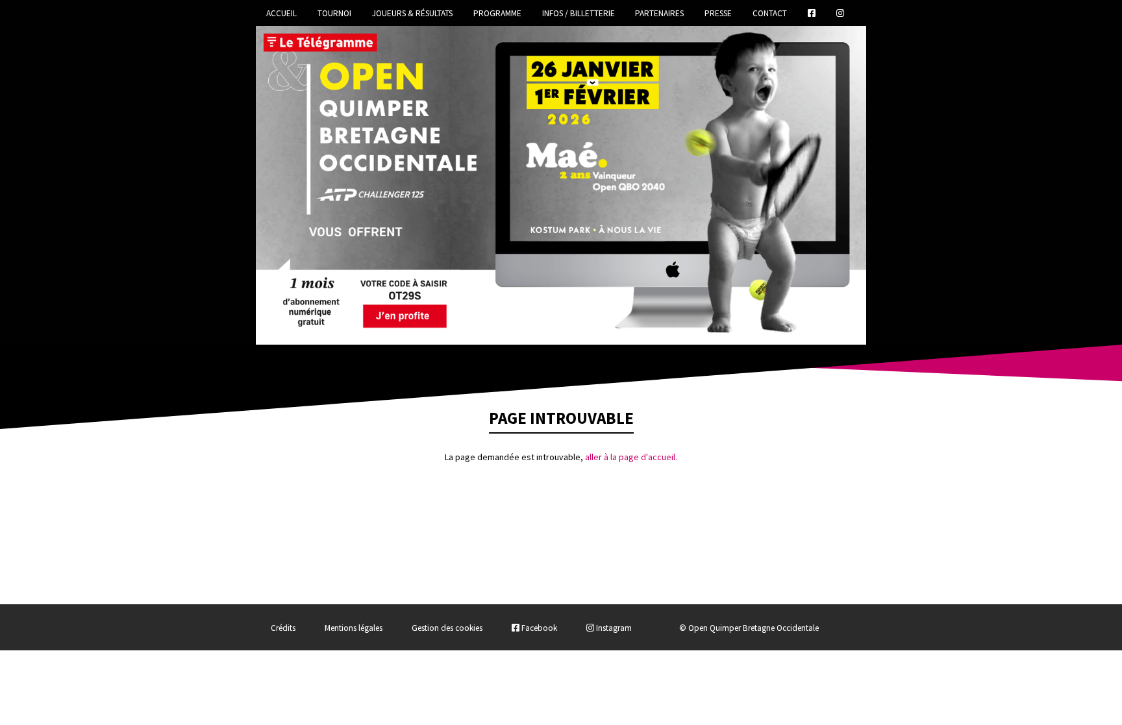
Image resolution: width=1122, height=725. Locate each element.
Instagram (613, 627)
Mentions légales (353, 627)
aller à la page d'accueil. (631, 457)
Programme (497, 13)
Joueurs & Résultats (412, 13)
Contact (770, 13)
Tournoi (334, 13)
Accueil (281, 13)
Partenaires (659, 13)
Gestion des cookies (447, 627)
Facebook (538, 627)
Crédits (283, 627)
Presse (718, 13)
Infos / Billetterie (578, 13)
